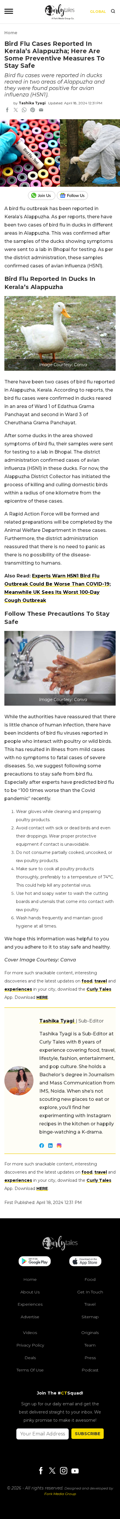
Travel (90, 1304)
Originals (90, 1332)
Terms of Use (30, 1370)
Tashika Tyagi (32, 103)
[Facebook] (40, 1471)
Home (10, 32)
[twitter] (15, 110)
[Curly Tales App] (35, 1261)
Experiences (30, 1304)
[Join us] (42, 195)
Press (90, 1357)
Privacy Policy (30, 1345)
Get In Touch (90, 1292)
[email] (41, 110)
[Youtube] (74, 1471)
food (87, 981)
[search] (113, 11)
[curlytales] (60, 1249)
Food (90, 1279)
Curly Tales (99, 989)
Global (98, 11)
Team (90, 1345)
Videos (30, 1332)
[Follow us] (74, 195)
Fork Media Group (60, 1494)
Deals (30, 1357)
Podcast (90, 1370)
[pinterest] (32, 110)
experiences (18, 989)
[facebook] (7, 110)
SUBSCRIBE (87, 1433)
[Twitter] (52, 1471)
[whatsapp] (24, 110)
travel (100, 981)
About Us (30, 1292)
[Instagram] (63, 1471)
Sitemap (90, 1316)
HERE (42, 997)
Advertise (30, 1316)
